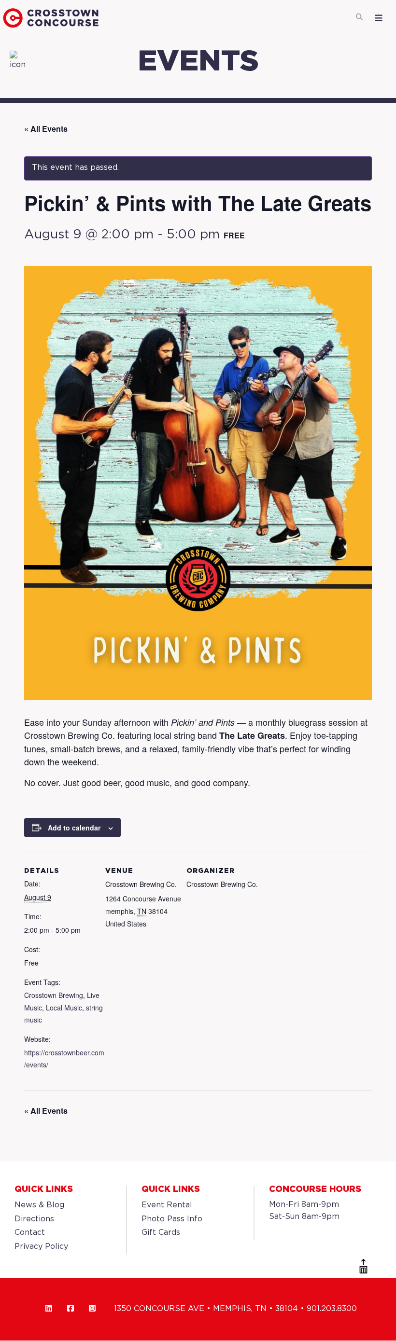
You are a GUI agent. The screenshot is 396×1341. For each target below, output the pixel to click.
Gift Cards (160, 1232)
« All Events (46, 128)
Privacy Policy (41, 1246)
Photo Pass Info (171, 1219)
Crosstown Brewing (53, 995)
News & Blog (39, 1205)
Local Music (64, 1007)
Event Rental (166, 1205)
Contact (29, 1232)
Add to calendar (74, 827)
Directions (34, 1219)
